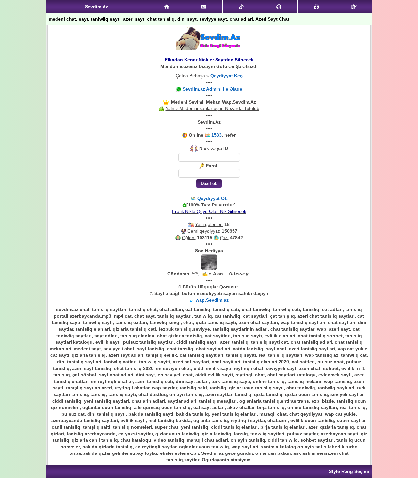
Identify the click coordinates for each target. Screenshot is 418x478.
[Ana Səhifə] (166, 6)
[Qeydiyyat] (353, 6)
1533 (216, 135)
